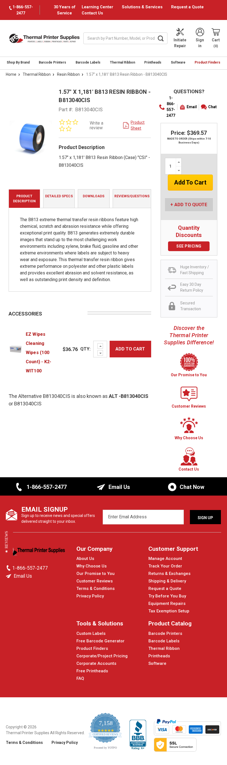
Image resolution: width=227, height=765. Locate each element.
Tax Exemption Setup (168, 611)
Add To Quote (190, 204)
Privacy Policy (90, 596)
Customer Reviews (94, 581)
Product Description (24, 198)
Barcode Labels (88, 62)
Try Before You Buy (167, 596)
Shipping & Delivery (167, 581)
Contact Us (92, 13)
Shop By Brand (18, 62)
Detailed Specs (59, 196)
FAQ (80, 678)
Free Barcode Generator (100, 640)
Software (178, 62)
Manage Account (165, 558)
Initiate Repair (180, 43)
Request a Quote (187, 6)
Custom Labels (90, 633)
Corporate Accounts (96, 663)
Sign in (200, 43)
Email (192, 107)
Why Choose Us (91, 566)
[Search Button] (160, 38)
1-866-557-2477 (170, 107)
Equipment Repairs (166, 603)
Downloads (93, 196)
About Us (85, 558)
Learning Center (97, 6)
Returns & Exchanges (169, 573)
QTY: (85, 349)
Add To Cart (130, 349)
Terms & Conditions (95, 588)
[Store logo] (35, 552)
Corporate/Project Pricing (102, 655)
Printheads (152, 62)
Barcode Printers (52, 62)
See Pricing (189, 246)
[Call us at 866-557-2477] (9, 568)
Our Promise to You (95, 573)
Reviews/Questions (131, 196)
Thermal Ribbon (122, 62)
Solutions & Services (142, 6)
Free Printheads (92, 670)
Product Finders (207, 62)
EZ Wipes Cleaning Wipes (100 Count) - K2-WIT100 (38, 352)
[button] (6, 542)
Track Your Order (165, 566)
